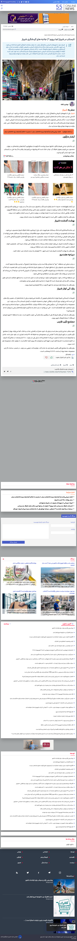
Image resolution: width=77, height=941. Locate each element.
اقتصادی (72, 857)
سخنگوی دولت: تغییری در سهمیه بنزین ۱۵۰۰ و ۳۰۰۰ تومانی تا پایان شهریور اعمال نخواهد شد (49, 707)
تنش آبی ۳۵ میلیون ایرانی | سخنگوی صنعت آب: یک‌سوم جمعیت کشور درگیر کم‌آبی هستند (50, 668)
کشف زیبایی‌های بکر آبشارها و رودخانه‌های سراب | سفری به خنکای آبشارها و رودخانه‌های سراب (42, 497)
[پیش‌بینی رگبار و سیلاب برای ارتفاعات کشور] (64, 886)
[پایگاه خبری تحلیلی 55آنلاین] (66, 7)
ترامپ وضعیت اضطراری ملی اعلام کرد (64, 641)
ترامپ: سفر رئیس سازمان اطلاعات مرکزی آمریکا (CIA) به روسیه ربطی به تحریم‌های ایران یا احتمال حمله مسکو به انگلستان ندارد (41, 698)
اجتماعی (46, 852)
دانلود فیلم (70, 844)
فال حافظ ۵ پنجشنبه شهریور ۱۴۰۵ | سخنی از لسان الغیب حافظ (57, 725)
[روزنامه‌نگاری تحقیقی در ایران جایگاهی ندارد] (19, 575)
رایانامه (73, 529)
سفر (71, 365)
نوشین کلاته (64, 104)
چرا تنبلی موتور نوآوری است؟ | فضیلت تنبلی (24, 591)
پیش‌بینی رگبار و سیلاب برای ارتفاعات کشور (62, 628)
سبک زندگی (45, 863)
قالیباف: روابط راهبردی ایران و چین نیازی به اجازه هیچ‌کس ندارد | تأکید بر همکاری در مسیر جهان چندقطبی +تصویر (44, 659)
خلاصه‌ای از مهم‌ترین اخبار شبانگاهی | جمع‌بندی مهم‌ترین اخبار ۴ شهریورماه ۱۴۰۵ (52, 650)
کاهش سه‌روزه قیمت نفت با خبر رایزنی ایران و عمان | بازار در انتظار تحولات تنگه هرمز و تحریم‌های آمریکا (47, 676)
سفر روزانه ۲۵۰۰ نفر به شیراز (63, 500)
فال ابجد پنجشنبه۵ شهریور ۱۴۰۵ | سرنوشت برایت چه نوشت (57, 694)
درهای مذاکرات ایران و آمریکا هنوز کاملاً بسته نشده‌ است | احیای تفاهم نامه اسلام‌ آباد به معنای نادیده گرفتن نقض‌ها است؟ (42, 734)
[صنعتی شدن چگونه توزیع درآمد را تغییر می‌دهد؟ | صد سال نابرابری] (58, 577)
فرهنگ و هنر (45, 857)
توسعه (72, 852)
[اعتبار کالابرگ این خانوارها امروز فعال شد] (71, 927)
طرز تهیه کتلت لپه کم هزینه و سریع (64, 712)
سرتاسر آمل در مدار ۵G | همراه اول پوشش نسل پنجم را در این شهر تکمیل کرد (54, 685)
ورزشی (19, 852)
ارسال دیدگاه (13, 542)
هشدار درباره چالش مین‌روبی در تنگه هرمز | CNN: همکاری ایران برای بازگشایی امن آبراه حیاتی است (48, 672)
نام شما (73, 522)
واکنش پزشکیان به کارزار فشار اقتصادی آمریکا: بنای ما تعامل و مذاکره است (54, 729)
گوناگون (19, 857)
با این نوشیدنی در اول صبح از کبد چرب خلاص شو (61, 646)
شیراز (64, 109)
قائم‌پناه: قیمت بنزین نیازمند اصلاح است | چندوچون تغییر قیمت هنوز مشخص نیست (51, 637)
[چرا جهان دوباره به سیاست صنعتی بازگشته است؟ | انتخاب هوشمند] (58, 605)
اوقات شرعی (56, 2)
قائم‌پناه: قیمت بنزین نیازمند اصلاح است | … (38, 920)
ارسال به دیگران (68, 30)
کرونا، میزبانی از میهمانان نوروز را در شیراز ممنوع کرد (56, 503)
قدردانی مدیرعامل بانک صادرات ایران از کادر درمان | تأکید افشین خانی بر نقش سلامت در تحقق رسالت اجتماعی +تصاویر (43, 681)
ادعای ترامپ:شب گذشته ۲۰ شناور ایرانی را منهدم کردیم (59, 703)
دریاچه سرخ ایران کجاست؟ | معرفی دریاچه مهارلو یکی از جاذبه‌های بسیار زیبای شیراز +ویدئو (43, 509)
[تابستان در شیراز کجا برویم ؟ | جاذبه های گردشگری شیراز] (8, 371)
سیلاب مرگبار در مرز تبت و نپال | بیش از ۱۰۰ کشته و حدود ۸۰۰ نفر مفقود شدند (54, 663)
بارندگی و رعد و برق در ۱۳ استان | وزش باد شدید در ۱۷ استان (58, 720)
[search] (2, 8)
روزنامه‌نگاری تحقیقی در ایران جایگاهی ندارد (24, 563)
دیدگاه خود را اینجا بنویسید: (41, 522)
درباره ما (73, 2)
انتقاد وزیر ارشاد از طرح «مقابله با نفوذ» (63, 716)
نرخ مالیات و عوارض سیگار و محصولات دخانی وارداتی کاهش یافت (56, 690)
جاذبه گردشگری (55, 365)
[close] (73, 921)
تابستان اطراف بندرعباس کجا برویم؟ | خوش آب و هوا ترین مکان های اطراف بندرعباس (45, 506)
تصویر (20, 863)
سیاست (72, 863)
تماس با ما (65, 2)
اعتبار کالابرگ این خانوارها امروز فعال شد (58, 926)
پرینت (60, 30)
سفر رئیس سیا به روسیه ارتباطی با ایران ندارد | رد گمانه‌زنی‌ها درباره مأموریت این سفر (52, 654)
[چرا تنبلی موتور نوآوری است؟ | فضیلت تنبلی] (19, 603)
